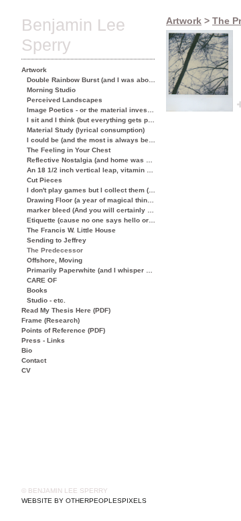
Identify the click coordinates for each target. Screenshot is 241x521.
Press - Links (43, 340)
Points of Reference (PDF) (63, 330)
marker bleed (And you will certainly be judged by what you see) (91, 210)
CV (26, 370)
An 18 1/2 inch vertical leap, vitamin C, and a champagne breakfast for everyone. (91, 170)
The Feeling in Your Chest (68, 150)
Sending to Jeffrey (56, 240)
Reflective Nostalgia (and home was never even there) (91, 160)
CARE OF (42, 280)
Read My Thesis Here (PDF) (65, 310)
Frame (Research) (50, 320)
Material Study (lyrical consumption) (86, 130)
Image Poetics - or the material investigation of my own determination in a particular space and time (91, 110)
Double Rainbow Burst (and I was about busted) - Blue (91, 79)
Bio (26, 350)
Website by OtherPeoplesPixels (84, 500)
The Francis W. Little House (71, 230)
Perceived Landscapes (64, 100)
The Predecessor (55, 250)
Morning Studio (51, 90)
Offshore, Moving (54, 260)
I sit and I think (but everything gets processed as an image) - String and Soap (91, 120)
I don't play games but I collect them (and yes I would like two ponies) (91, 190)
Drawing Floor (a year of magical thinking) (91, 200)
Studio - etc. (46, 300)
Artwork (34, 69)
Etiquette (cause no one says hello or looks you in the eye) (91, 220)
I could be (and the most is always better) (91, 140)
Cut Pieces (44, 180)
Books (37, 290)
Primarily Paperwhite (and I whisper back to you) (91, 270)
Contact (33, 360)
